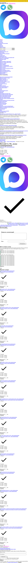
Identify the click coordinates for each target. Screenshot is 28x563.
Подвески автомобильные (4, 86)
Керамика (1, 92)
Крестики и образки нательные (5, 97)
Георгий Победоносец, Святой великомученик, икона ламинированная (11, 399)
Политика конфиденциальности (5, 548)
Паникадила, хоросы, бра (4, 51)
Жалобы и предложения (4, 43)
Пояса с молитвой (3, 104)
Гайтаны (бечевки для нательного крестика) (7, 100)
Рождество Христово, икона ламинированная (7, 381)
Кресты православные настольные (5, 95)
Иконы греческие (3, 67)
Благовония (2, 91)
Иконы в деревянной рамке (4, 65)
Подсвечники (2, 52)
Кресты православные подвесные (5, 96)
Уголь (1, 88)
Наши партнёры (2, 140)
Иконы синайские (3, 64)
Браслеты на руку (3, 102)
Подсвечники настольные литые (5, 93)
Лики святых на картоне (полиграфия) (6, 76)
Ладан (1, 89)
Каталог (1, 39)
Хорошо (19, 562)
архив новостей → (3, 139)
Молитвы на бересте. (3, 108)
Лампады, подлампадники (4, 58)
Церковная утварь (3, 59)
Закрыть (1, 560)
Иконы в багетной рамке (4, 79)
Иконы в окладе (2, 69)
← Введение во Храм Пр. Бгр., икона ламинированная (9, 225)
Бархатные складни (3, 80)
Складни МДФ (2, 82)
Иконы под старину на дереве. (5, 77)
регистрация (4, 2)
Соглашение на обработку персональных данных (8, 549)
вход (1, 2)
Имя (2, 241)
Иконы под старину (3, 63)
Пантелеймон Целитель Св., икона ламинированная (8, 491)
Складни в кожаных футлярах (5, 81)
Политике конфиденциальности (13, 562)
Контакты (1, 46)
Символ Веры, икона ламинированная (6, 326)
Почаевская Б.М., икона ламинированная (6, 454)
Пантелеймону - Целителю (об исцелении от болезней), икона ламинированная (13, 509)
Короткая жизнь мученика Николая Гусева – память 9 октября (10, 113)
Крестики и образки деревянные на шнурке (7, 98)
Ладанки (1, 99)
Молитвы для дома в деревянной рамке (6, 106)
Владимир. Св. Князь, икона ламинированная (7, 363)
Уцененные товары (3, 111)
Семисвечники (2, 55)
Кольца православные (3, 101)
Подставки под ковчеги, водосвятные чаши (7, 57)
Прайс (1, 44)
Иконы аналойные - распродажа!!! (5, 61)
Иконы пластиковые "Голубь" (5, 70)
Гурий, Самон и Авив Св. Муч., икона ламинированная (9, 436)
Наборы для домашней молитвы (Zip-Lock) (7, 107)
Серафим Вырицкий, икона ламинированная (7, 345)
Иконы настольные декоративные (5, 71)
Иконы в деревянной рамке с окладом (6, 66)
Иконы (1, 60)
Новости (1, 45)
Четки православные (3, 103)
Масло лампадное (3, 85)
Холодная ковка (2, 50)
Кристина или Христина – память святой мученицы (8, 125)
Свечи (1, 84)
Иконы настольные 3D (3, 72)
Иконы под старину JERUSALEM (5, 62)
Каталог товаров (2, 47)
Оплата (1, 41)
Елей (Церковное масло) (4, 90)
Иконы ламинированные (11, 141)
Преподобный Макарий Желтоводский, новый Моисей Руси (10, 118)
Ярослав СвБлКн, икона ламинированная (6, 271)
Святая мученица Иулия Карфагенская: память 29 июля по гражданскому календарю (14, 130)
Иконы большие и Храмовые (4, 53)
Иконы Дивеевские (3, 78)
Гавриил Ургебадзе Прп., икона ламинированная (8, 418)
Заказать (3, 556)
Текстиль (1, 105)
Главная (1, 141)
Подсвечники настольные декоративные (6, 94)
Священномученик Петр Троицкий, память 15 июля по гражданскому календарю (13, 135)
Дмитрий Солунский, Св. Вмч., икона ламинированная (9, 308)
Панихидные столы (3, 56)
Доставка (1, 42)
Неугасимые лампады (3, 87)
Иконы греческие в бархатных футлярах (6, 68)
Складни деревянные (3, 83)
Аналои (1, 54)
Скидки (1, 40)
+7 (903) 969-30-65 (11, 3)
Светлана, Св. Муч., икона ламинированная (7, 290)
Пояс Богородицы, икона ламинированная (7, 473)
